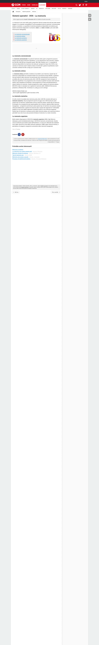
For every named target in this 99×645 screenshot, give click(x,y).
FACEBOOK (64, 8)
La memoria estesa (20, 36)
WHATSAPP (54, 8)
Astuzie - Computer (34, 157)
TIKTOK (59, 8)
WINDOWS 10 (41, 8)
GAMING (18, 8)
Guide (28, 5)
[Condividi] (19, 134)
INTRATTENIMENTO (25, 8)
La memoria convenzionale (22, 34)
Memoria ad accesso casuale (20, 157)
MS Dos (34, 11)
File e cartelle (55, 192)
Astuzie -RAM (28, 155)
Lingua (86, 1)
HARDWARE (70, 8)
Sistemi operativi (26, 11)
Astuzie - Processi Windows (38, 159)
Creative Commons (25, 187)
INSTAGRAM (47, 8)
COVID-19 (13, 8)
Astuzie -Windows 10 (34, 153)
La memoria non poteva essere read (22, 151)
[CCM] (16, 5)
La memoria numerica (21, 38)
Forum (24, 5)
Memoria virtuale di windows (20, 153)
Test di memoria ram (18, 155)
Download (35, 5)
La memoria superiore (21, 40)
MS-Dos (16, 192)
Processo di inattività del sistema (21, 159)
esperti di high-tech (42, 138)
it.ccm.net (45, 185)
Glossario (42, 5)
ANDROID (32, 8)
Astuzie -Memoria (37, 151)
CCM (42, 185)
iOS (36, 8)
